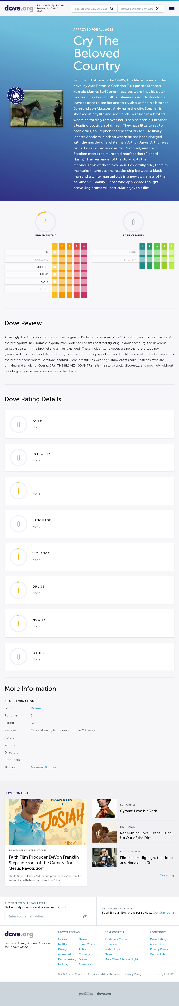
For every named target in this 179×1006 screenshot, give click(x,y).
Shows (83, 939)
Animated (64, 954)
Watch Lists (112, 949)
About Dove (157, 944)
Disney (62, 949)
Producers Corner (116, 939)
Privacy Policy (159, 949)
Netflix (62, 944)
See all (165, 875)
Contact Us (157, 954)
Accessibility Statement (107, 974)
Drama (36, 708)
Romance (85, 964)
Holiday (63, 964)
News (108, 954)
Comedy (84, 954)
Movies (62, 939)
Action (83, 949)
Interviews (111, 944)
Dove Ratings (159, 939)
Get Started (161, 912)
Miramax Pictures (43, 767)
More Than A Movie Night (121, 959)
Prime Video (87, 944)
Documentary (67, 959)
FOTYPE (169, 974)
